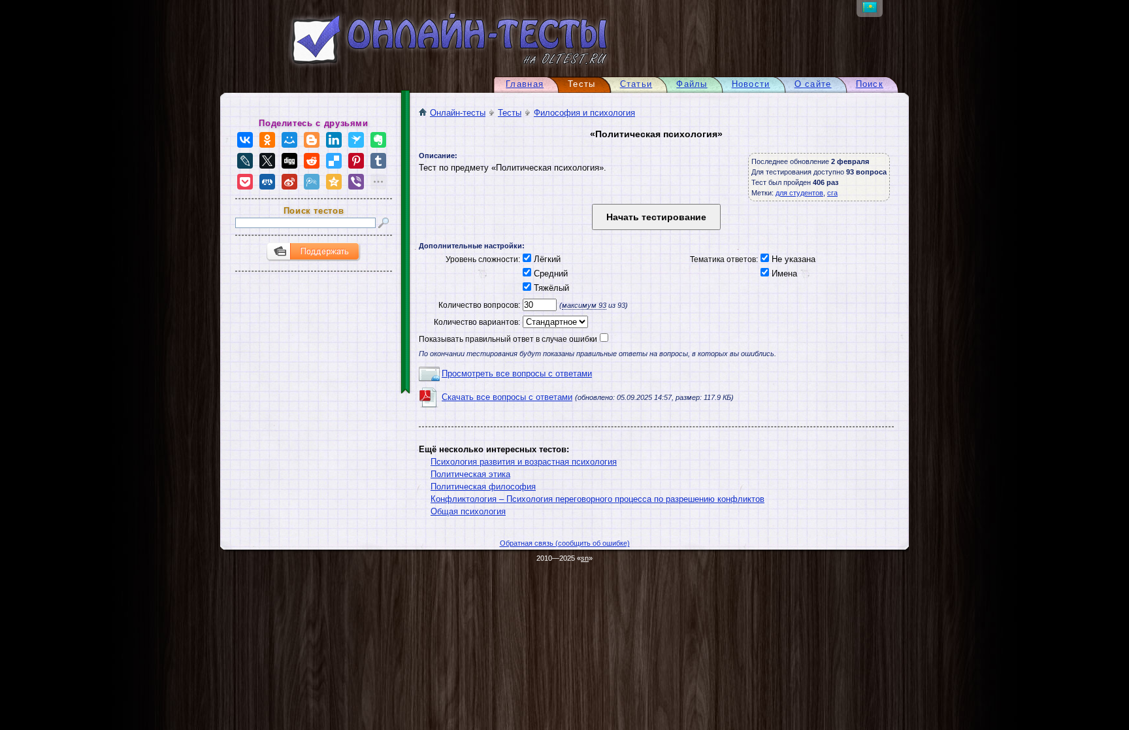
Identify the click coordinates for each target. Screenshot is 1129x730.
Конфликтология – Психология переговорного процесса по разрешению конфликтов (597, 499)
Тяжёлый (550, 288)
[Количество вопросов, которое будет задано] (538, 305)
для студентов (799, 193)
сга (832, 193)
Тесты (509, 113)
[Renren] (267, 182)
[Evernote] (378, 140)
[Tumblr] (378, 161)
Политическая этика (470, 474)
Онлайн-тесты (457, 113)
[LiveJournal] (245, 161)
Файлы (691, 84)
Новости (751, 84)
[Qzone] (334, 182)
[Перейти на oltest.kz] (869, 9)
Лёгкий (546, 259)
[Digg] (289, 161)
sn (585, 558)
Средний (549, 273)
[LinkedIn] (334, 140)
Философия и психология (584, 113)
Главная (525, 84)
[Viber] (356, 182)
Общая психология (468, 511)
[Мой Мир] (289, 140)
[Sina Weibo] (289, 182)
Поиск (869, 84)
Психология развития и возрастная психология (524, 462)
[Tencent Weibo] (311, 182)
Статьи (636, 84)
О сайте (813, 84)
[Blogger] (311, 140)
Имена (783, 273)
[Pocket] (245, 182)
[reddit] (311, 161)
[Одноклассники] (267, 140)
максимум (584, 305)
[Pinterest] (356, 161)
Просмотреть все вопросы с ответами (517, 373)
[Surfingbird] (356, 140)
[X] (267, 161)
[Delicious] (334, 161)
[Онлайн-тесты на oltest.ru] (426, 67)
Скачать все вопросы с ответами (507, 397)
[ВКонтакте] (245, 140)
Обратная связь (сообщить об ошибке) (565, 543)
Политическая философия (483, 486)
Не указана (792, 259)
